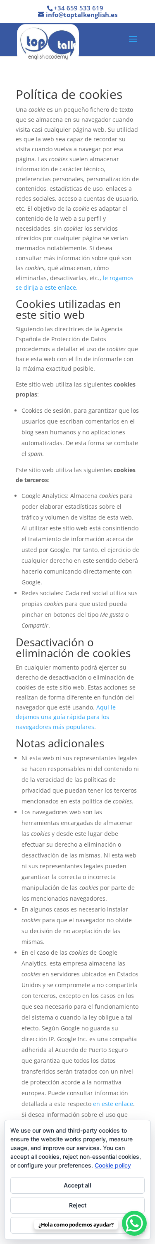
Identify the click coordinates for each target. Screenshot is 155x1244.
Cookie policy (113, 1165)
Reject (77, 1205)
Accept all (77, 1185)
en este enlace (113, 1104)
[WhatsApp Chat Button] (134, 1223)
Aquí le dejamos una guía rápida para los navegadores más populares (66, 717)
